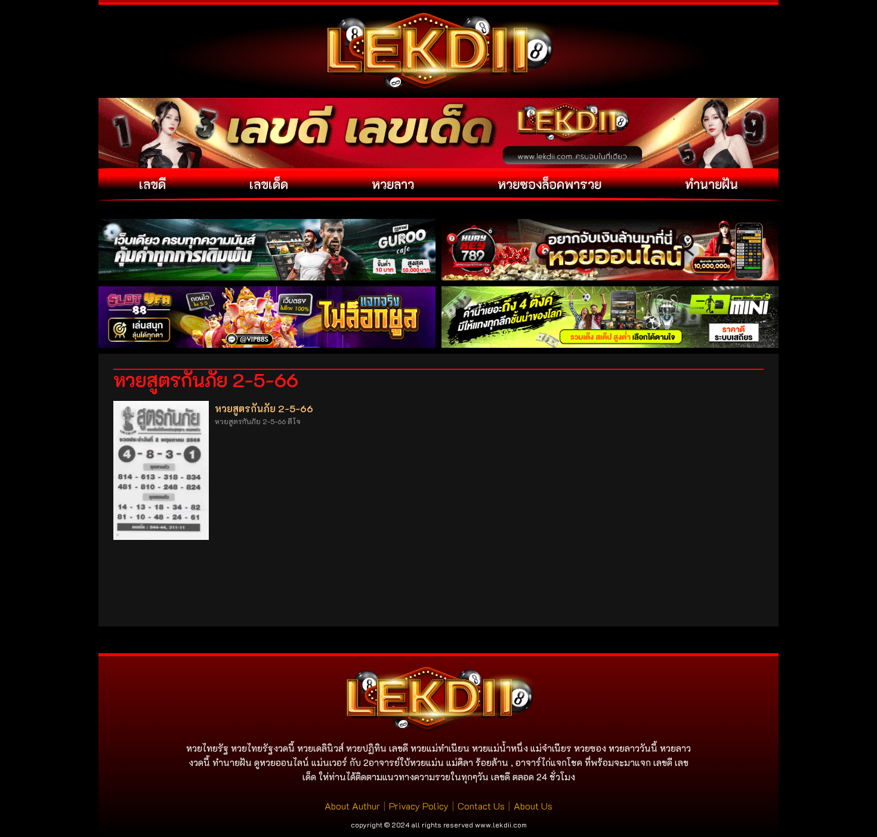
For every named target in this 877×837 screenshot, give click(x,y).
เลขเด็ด (268, 184)
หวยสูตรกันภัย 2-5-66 (264, 408)
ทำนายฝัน (711, 184)
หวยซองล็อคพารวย (549, 184)
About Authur (352, 805)
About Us (533, 805)
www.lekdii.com (501, 824)
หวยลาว (393, 184)
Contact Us (481, 805)
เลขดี (152, 184)
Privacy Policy (419, 805)
